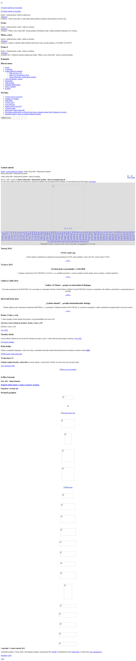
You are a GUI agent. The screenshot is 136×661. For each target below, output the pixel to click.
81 (30, 234)
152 (92, 236)
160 (115, 236)
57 (113, 232)
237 (77, 240)
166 (133, 236)
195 (86, 238)
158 (109, 236)
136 (44, 236)
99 (69, 234)
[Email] (133, 177)
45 (87, 232)
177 (32, 238)
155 (100, 236)
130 (26, 236)
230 (56, 240)
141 (59, 236)
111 (104, 234)
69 (5, 234)
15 (24, 232)
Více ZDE (4, 330)
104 (83, 234)
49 (96, 232)
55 (109, 232)
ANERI (54, 652)
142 (62, 236)
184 (53, 238)
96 (62, 234)
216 (14, 240)
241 (89, 240)
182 (47, 238)
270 (87, 241)
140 (56, 236)
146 (74, 236)
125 (11, 236)
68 (3, 234)
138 (50, 236)
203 (109, 238)
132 (32, 236)
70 (7, 234)
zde (17, 388)
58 (115, 232)
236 (74, 240)
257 (48, 241)
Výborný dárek (10, 108)
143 (65, 236)
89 (47, 234)
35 (66, 232)
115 (115, 234)
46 (90, 232)
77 (22, 234)
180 (41, 238)
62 (124, 232)
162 (121, 236)
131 (29, 236)
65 (130, 232)
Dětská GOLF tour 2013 (13, 106)
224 (38, 240)
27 (49, 232)
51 (100, 232)
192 (77, 238)
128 (20, 236)
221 (29, 240)
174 (23, 238)
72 (11, 234)
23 (41, 232)
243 (95, 240)
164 (127, 236)
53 (104, 232)
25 (45, 232)
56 (111, 232)
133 (35, 236)
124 (8, 236)
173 (20, 238)
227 (47, 240)
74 (16, 234)
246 (103, 240)
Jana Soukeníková (96, 652)
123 (5, 236)
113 (109, 234)
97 (64, 234)
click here (92, 181)
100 (71, 234)
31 (58, 232)
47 (92, 232)
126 (14, 236)
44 (85, 232)
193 (80, 238)
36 (68, 232)
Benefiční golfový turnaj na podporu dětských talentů (23, 114)
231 (59, 240)
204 (112, 238)
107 (92, 234)
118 (124, 234)
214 (8, 240)
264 (69, 241)
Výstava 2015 (9, 102)
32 (60, 232)
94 (58, 234)
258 (51, 241)
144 (68, 236)
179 (38, 238)
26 (47, 232)
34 (64, 232)
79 (26, 234)
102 (77, 234)
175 (26, 238)
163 (124, 236)
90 (50, 234)
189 (68, 238)
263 (66, 241)
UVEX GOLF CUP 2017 (14, 97)
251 (118, 240)
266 (75, 241)
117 (121, 234)
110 (101, 234)
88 (45, 234)
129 (23, 236)
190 (71, 238)
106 (89, 234)
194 (83, 238)
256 (133, 240)
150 (86, 236)
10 (13, 232)
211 (133, 238)
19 (32, 232)
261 (60, 241)
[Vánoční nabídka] (7, 342)
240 (86, 240)
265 (72, 241)
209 (127, 238)
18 (30, 232)
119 (127, 234)
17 (28, 232)
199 (98, 238)
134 (38, 236)
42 (81, 232)
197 (92, 238)
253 (124, 240)
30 (56, 232)
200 (101, 238)
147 (77, 236)
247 (106, 240)
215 (11, 240)
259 (54, 241)
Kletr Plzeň (75, 652)
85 (39, 234)
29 (53, 232)
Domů (3, 171)
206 (118, 238)
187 (62, 238)
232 (62, 240)
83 (35, 234)
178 (35, 238)
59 (117, 232)
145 (71, 236)
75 (18, 234)
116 (118, 234)
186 (59, 238)
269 (84, 241)
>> (71, 228)
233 (65, 240)
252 (121, 240)
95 (60, 234)
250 (115, 240)
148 (80, 236)
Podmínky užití (6, 655)
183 (50, 238)
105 (86, 234)
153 (95, 236)
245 (100, 240)
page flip (82, 244)
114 (112, 234)
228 (50, 240)
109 (98, 234)
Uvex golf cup (10, 104)
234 (68, 240)
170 (11, 238)
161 (118, 236)
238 (80, 240)
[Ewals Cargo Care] (68, 413)
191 (74, 238)
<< (65, 228)
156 (103, 236)
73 (13, 234)
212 (2, 240)
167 (2, 238)
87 (43, 234)
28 (51, 232)
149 (83, 236)
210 (130, 238)
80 (28, 234)
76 (20, 234)
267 (78, 241)
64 (128, 232)
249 (112, 240)
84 (37, 234)
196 (89, 238)
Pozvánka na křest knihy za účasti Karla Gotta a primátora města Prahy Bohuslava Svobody (36, 112)
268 (81, 241)
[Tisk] (128, 176)
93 (56, 234)
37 (70, 232)
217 (17, 240)
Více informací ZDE (8, 366)
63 (126, 232)
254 (127, 240)
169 (8, 238)
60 (119, 232)
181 (44, 238)
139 (53, 236)
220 (26, 240)
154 (97, 236)
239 (83, 240)
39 (75, 232)
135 (41, 236)
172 (17, 238)
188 (65, 238)
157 (106, 236)
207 (121, 238)
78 (24, 234)
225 (41, 240)
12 (17, 232)
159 (112, 236)
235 (71, 240)
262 (63, 241)
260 (57, 241)
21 (36, 232)
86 (41, 234)
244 (97, 240)
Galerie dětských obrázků (14, 171)
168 (5, 238)
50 (98, 232)
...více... (68, 260)
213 (5, 240)
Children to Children (12, 99)
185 (56, 238)
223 (35, 240)
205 (115, 238)
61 (121, 232)
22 (39, 232)
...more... (68, 295)
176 (29, 238)
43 (83, 232)
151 (89, 236)
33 (62, 232)
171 (14, 238)
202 (107, 238)
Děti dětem (8, 101)
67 (134, 232)
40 (77, 232)
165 (130, 236)
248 (109, 240)
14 (22, 232)
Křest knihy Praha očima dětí (15, 110)
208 (124, 238)
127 (17, 236)
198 (95, 238)
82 (33, 234)
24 (43, 232)
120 (129, 234)
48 (94, 232)
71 (9, 234)
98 (67, 234)
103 (80, 234)
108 (95, 234)
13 (19, 232)
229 (53, 240)
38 (73, 232)
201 (104, 238)
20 (34, 232)
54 (107, 232)
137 (47, 236)
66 (132, 232)
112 (107, 234)
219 (23, 240)
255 (130, 240)
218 (20, 240)
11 (15, 232)
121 (132, 234)
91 (52, 234)
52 (102, 232)
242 (92, 240)
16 (26, 232)
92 (54, 234)
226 (44, 240)
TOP (2, 659)
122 (2, 236)
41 (79, 232)
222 (32, 240)
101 (74, 234)
